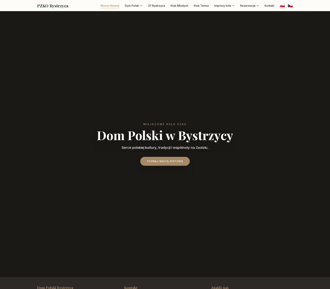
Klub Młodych (179, 5)
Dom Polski (132, 5)
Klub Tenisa (201, 5)
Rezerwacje (248, 5)
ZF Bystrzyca (156, 5)
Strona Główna (109, 5)
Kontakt (269, 5)
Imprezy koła (222, 5)
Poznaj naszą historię (165, 161)
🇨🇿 (290, 5)
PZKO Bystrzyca (52, 5)
